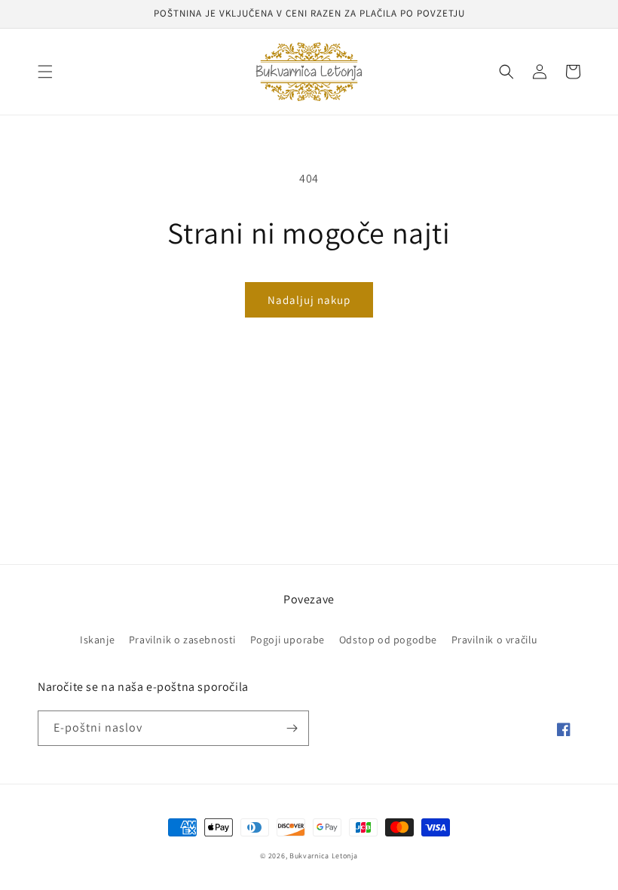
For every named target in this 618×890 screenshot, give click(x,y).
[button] (45, 71)
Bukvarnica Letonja (323, 856)
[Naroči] (291, 728)
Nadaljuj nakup (309, 300)
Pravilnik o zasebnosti (182, 639)
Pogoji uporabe (287, 639)
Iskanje (97, 639)
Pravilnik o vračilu (494, 639)
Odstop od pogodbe (388, 639)
